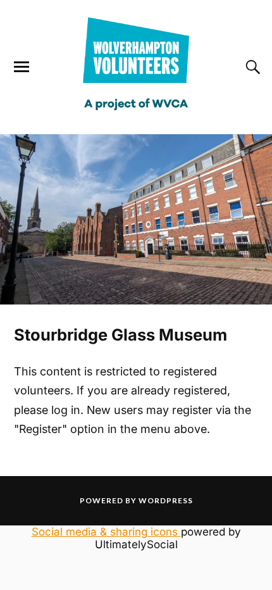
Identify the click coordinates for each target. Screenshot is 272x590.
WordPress (166, 500)
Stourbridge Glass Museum (120, 334)
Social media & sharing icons (106, 531)
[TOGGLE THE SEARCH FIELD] (251, 67)
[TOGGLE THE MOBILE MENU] (21, 67)
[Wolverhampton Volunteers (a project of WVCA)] (136, 116)
